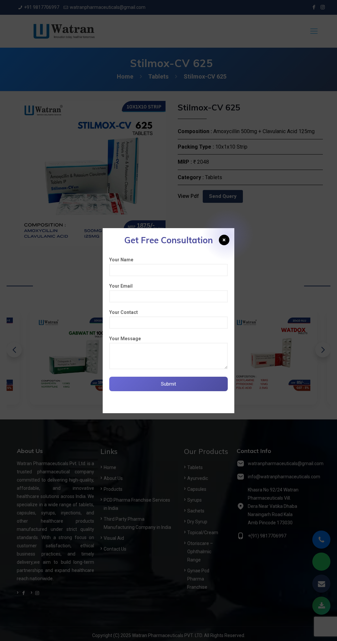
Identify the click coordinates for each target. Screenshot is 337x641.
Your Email (121, 286)
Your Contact (123, 312)
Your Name (121, 259)
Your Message (125, 338)
